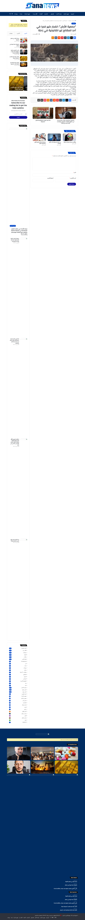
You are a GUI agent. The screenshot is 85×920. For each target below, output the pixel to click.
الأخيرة (18, 33)
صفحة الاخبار (59, 14)
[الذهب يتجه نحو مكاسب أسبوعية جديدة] (23, 58)
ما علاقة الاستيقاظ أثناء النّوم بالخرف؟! (55, 142)
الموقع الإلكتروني (50, 178)
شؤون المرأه (27, 14)
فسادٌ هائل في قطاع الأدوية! (15, 39)
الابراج (25, 676)
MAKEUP (24, 722)
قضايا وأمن (24, 659)
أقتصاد (41, 14)
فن (25, 663)
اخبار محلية (24, 689)
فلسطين (52, 14)
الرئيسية (72, 14)
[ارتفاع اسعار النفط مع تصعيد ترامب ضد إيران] (23, 64)
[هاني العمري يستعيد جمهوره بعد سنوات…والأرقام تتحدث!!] (23, 52)
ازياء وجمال (24, 704)
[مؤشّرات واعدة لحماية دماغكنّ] (69, 137)
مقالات (25, 656)
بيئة (25, 683)
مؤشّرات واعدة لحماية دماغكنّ (70, 142)
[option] (18, 83)
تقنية (25, 720)
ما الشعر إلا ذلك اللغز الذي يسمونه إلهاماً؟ (15, 540)
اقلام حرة (35, 14)
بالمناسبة (46, 14)
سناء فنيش (37, 915)
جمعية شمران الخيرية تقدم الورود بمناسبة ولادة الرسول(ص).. (15, 240)
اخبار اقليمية (24, 694)
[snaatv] (42, 6)
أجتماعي (24, 678)
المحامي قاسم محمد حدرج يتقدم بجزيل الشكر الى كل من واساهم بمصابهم (14, 341)
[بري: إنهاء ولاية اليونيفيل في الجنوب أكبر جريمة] (66, 824)
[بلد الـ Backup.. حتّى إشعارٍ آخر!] (42, 824)
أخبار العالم (24, 711)
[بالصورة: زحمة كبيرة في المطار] (23, 46)
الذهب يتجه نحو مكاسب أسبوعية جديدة (14, 57)
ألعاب (25, 715)
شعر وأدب (24, 700)
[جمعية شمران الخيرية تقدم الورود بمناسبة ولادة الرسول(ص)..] (23, 287)
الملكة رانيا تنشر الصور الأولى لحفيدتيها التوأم (40, 142)
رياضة (25, 670)
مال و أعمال (24, 717)
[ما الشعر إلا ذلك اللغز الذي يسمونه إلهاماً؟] (23, 588)
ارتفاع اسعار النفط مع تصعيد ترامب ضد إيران (14, 63)
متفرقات (69, 20)
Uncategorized (23, 661)
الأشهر (25, 33)
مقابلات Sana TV (23, 672)
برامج (25, 709)
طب (25, 685)
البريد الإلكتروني (73, 178)
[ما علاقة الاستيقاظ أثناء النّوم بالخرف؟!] (54, 137)
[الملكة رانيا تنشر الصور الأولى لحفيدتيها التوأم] (39, 137)
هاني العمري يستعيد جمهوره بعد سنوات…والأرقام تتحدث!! (14, 51)
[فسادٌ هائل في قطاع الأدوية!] (23, 40)
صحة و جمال (24, 713)
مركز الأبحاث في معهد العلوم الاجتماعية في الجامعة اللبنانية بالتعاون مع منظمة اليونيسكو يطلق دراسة (19, 231)
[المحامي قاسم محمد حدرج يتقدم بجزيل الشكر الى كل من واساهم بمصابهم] (23, 388)
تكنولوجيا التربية (23, 681)
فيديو (25, 707)
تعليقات (10, 33)
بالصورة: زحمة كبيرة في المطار (14, 45)
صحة (21, 14)
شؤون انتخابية (66, 14)
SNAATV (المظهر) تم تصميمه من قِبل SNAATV (51, 915)
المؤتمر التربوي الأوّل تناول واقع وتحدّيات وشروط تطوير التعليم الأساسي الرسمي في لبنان (14, 442)
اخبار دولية (24, 691)
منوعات (16, 14)
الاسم (74, 172)
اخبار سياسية (23, 648)
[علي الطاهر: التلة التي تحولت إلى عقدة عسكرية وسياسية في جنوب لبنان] (18, 767)
